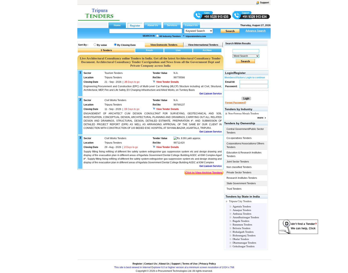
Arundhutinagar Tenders (246, 217)
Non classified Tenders (239, 167)
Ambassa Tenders (242, 213)
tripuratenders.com (196, 36)
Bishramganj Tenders (244, 235)
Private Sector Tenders (239, 172)
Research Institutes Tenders (242, 178)
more (260, 117)
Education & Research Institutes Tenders (244, 154)
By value (102, 45)
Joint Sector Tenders (238, 161)
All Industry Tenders (170, 36)
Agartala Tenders (242, 206)
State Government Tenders (241, 183)
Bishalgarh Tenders (243, 231)
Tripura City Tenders (240, 201)
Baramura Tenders (242, 224)
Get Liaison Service (210, 93)
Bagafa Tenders (241, 220)
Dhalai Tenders (241, 239)
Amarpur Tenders (242, 210)
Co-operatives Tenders (239, 138)
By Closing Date (126, 45)
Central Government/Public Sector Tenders (245, 131)
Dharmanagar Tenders (244, 242)
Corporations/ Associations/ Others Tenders (245, 145)
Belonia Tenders (241, 228)
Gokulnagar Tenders (244, 246)
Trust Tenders (234, 188)
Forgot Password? (235, 102)
